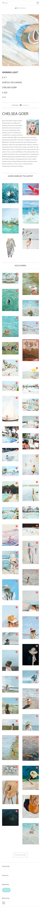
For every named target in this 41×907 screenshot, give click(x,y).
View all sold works (20, 855)
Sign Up (6, 890)
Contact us (25, 105)
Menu (6, 3)
